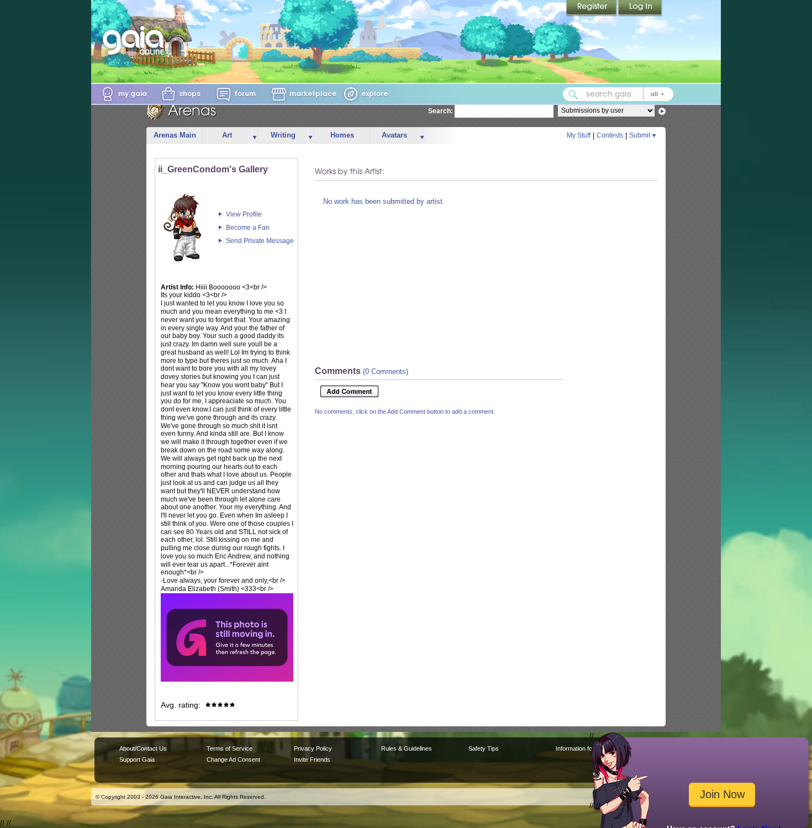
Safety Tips (483, 748)
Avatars (394, 135)
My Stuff (578, 135)
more (254, 136)
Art (227, 135)
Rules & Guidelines (406, 748)
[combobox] (618, 94)
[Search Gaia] (573, 94)
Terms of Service (229, 748)
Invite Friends (312, 759)
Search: (440, 111)
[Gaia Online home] (136, 40)
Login (640, 8)
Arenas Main (175, 135)
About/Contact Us (143, 748)
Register (592, 8)
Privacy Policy (313, 748)
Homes (342, 135)
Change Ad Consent (233, 759)
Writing (283, 135)
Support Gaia (137, 759)
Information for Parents (586, 748)
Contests (610, 135)
